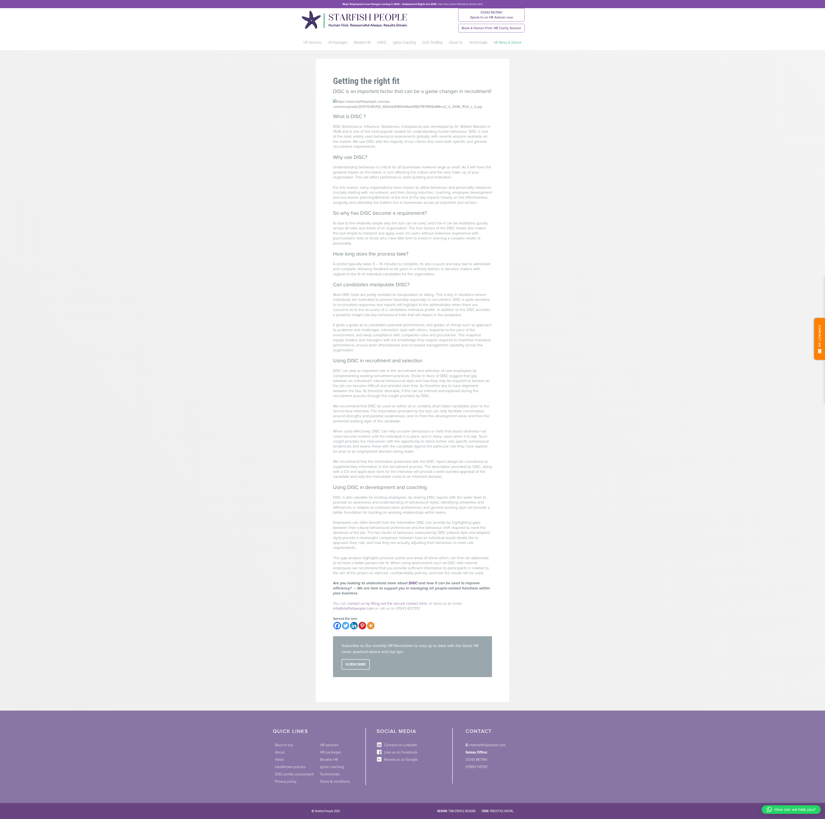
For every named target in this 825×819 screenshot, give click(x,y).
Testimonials (478, 42)
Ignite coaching (332, 767)
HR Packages (338, 42)
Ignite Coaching (404, 42)
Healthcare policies (290, 767)
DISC (413, 583)
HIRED (381, 42)
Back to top (284, 745)
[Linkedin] (354, 625)
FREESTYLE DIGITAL (501, 811)
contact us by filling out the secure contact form (387, 603)
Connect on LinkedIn (400, 745)
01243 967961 (491, 15)
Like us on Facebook (400, 752)
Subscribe (356, 664)
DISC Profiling (432, 42)
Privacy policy (285, 781)
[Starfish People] (354, 28)
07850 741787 (477, 767)
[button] (791, 809)
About (280, 752)
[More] (370, 625)
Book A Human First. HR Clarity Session (491, 28)
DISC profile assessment (294, 774)
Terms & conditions (335, 781)
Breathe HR (362, 42)
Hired (279, 759)
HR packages (330, 752)
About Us (456, 42)
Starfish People (324, 811)
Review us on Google (401, 759)
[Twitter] (345, 625)
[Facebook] (337, 625)
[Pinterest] (362, 625)
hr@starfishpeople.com (487, 745)
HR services (329, 745)
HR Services (313, 42)
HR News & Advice (507, 42)
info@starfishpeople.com (353, 608)
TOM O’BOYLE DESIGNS (462, 811)
